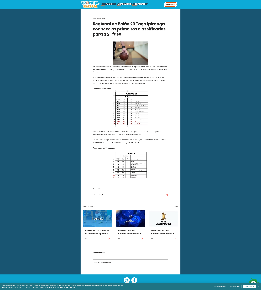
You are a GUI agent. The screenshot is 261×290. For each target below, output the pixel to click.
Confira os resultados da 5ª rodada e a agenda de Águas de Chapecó (97, 232)
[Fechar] (258, 286)
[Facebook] (134, 280)
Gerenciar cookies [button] (220, 287)
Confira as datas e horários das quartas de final (163, 232)
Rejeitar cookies (235, 287)
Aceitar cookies (249, 287)
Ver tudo (175, 206)
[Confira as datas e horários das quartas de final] (163, 218)
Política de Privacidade (67, 287)
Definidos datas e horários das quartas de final (130, 232)
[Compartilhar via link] (99, 189)
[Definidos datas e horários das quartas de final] (130, 218)
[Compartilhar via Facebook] (94, 189)
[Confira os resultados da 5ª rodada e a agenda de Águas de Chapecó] (97, 218)
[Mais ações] (167, 18)
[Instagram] (127, 280)
